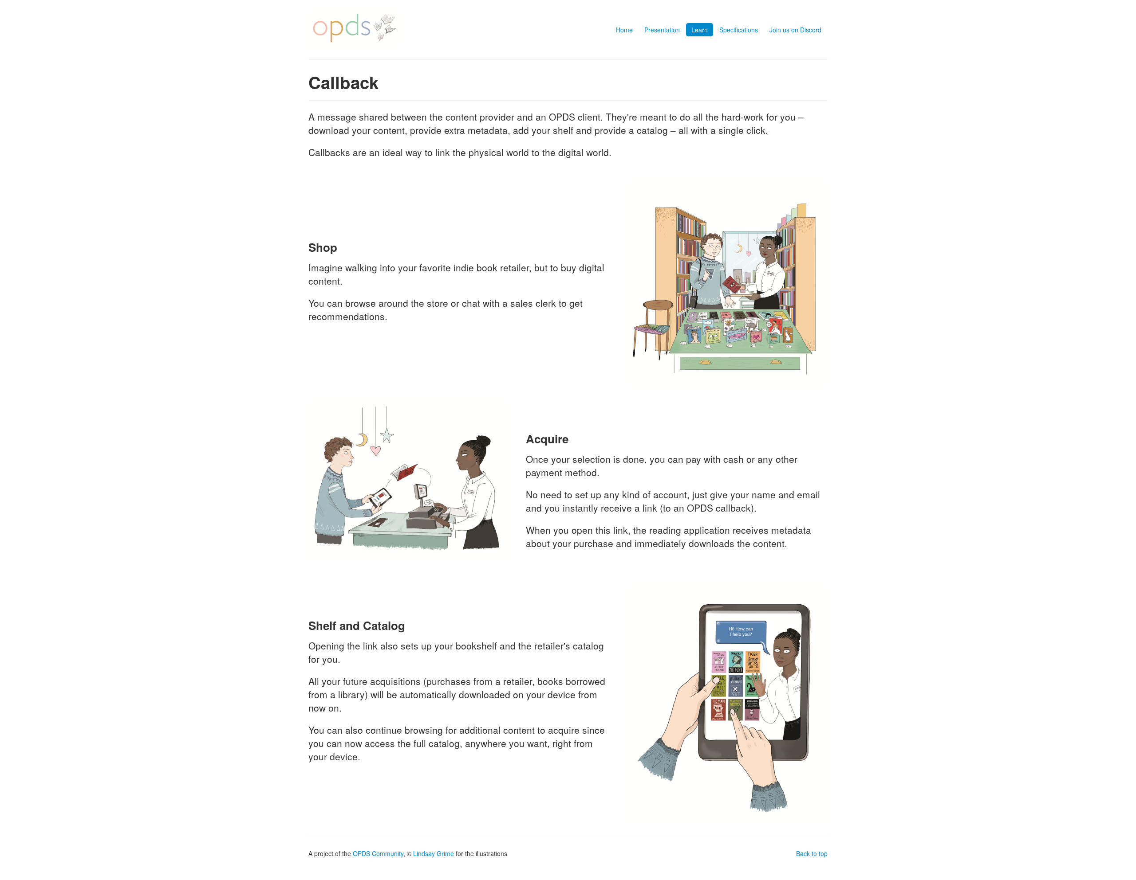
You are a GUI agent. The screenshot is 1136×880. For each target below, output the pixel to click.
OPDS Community (378, 853)
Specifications (738, 29)
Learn (699, 29)
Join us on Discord (795, 29)
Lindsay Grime (433, 853)
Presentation (662, 29)
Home (624, 29)
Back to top (812, 853)
